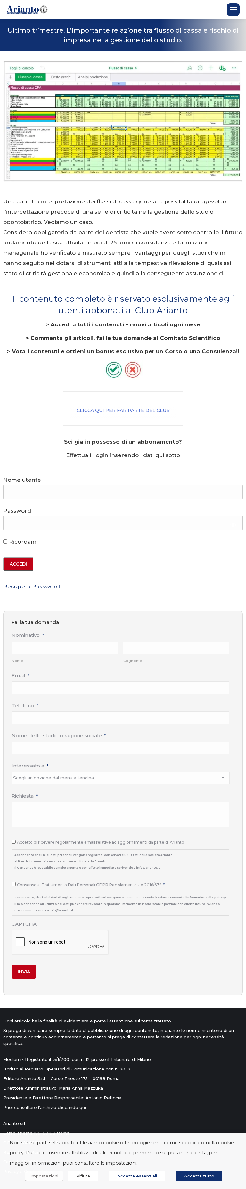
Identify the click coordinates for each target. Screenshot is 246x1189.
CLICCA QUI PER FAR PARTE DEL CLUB (123, 410)
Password (17, 510)
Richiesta (25, 796)
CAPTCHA (24, 924)
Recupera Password (31, 586)
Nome (17, 661)
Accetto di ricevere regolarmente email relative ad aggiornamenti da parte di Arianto (100, 842)
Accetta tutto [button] (199, 1175)
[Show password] (233, 524)
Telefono (25, 705)
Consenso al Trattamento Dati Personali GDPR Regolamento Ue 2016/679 (91, 884)
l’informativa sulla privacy (205, 897)
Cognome (133, 661)
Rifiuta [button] (83, 1175)
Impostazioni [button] (44, 1175)
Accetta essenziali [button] (137, 1175)
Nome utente (22, 480)
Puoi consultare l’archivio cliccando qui (44, 1107)
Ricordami (22, 541)
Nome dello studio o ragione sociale (59, 736)
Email (20, 675)
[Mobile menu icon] (233, 9)
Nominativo (28, 635)
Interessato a (30, 766)
